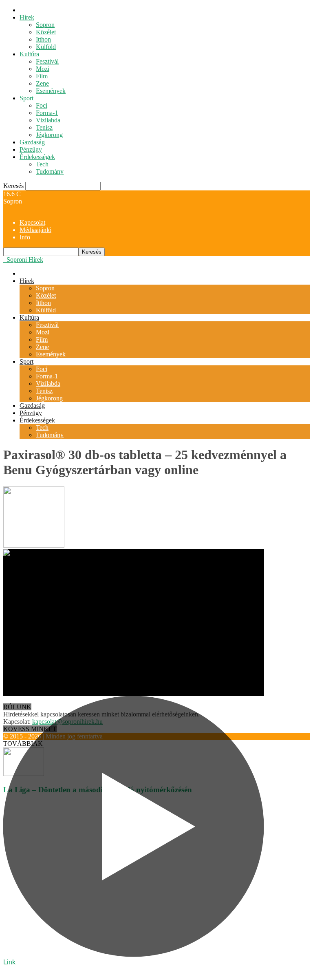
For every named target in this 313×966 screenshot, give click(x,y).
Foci (41, 105)
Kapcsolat (32, 222)
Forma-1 (47, 112)
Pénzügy (31, 149)
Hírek (27, 17)
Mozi (42, 68)
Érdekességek (37, 156)
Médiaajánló (35, 229)
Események (51, 90)
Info (25, 237)
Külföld (46, 46)
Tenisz (44, 127)
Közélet (46, 32)
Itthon (43, 39)
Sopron (45, 24)
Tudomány (50, 171)
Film (42, 76)
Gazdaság (32, 142)
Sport (26, 98)
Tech (42, 164)
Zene (42, 83)
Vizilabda (48, 120)
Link (9, 962)
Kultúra (29, 54)
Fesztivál (47, 61)
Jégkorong (49, 134)
